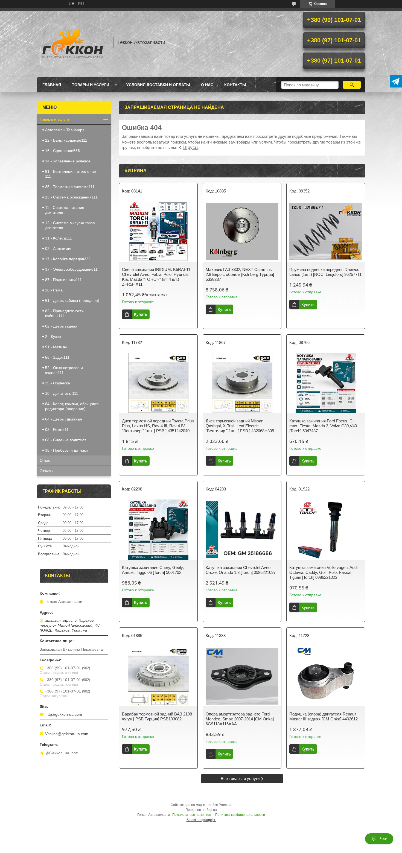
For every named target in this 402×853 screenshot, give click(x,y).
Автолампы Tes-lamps (64, 130)
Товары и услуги (90, 85)
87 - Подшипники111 (63, 279)
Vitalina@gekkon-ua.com (66, 734)
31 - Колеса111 (58, 238)
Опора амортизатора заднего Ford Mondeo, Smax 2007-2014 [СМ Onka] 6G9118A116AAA (240, 719)
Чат (383, 839)
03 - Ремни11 (57, 429)
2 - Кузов (53, 336)
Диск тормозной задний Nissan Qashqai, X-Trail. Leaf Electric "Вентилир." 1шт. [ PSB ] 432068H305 (240, 426)
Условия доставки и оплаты (158, 85)
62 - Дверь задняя (61, 326)
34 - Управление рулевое (68, 161)
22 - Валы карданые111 (66, 140)
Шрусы (190, 147)
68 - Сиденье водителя (65, 440)
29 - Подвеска (57, 383)
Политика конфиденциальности (240, 815)
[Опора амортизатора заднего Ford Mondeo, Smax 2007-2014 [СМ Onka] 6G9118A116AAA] (242, 676)
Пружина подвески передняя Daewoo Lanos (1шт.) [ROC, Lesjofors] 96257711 (325, 272)
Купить (140, 314)
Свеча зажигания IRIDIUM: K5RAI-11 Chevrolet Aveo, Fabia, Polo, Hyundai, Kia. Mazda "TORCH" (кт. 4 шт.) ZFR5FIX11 (156, 277)
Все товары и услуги (240, 778)
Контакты (235, 85)
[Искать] (352, 85)
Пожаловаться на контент (192, 815)
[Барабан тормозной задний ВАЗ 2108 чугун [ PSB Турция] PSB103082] (158, 676)
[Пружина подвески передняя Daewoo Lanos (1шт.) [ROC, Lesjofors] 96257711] (325, 231)
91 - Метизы (56, 347)
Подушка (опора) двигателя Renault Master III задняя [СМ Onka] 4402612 (323, 716)
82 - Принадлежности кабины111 (64, 313)
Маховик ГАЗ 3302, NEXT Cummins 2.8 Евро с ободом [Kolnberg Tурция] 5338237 (240, 274)
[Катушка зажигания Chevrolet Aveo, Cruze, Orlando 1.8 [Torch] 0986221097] (242, 529)
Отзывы (46, 471)
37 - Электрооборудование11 (71, 269)
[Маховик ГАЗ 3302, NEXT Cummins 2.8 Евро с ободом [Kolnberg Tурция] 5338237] (242, 231)
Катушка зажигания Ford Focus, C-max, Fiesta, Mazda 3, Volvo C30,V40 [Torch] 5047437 (323, 426)
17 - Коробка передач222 (68, 259)
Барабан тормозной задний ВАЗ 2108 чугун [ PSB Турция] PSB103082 (157, 716)
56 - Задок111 (57, 357)
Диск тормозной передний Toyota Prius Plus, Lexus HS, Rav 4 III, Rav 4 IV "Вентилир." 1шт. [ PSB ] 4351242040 (158, 426)
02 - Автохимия (58, 248)
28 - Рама (54, 290)
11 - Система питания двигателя (64, 210)
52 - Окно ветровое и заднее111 (64, 370)
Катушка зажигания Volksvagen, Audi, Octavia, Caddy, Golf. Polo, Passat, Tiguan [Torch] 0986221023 (324, 572)
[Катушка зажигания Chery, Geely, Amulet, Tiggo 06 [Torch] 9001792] (158, 529)
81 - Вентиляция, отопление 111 (70, 174)
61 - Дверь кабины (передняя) (72, 300)
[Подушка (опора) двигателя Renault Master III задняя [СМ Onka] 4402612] (325, 676)
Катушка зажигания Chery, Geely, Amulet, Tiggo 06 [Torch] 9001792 (153, 570)
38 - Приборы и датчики (66, 450)
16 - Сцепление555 (62, 150)
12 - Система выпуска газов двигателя (70, 225)
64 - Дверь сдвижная (63, 419)
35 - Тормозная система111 (70, 187)
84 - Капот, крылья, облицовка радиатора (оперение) (72, 406)
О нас (207, 85)
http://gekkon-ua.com (63, 714)
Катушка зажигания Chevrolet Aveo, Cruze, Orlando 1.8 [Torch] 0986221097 (241, 570)
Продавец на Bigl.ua (201, 810)
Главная (51, 85)
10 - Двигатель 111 (61, 393)
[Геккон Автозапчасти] (72, 42)
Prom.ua (225, 805)
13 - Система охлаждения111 (71, 197)
